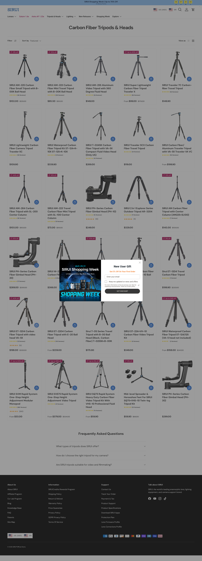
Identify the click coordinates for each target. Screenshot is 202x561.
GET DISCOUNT (122, 291)
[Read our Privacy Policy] (138, 285)
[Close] (140, 262)
